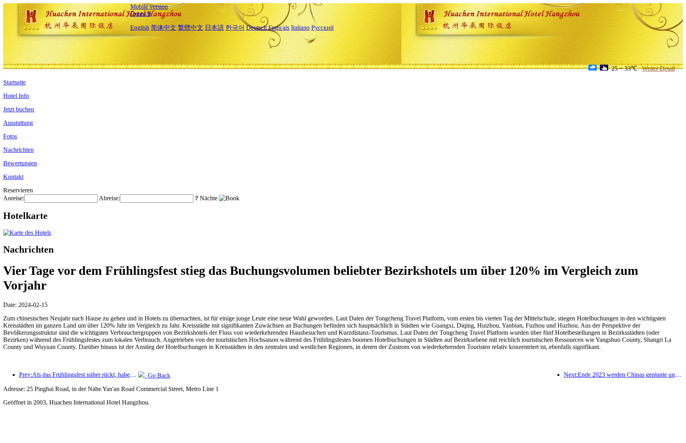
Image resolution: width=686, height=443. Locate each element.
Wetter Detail (658, 68)
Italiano (300, 27)
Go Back (157, 375)
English (139, 27)
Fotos (10, 136)
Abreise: (109, 198)
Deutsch (140, 13)
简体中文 (163, 27)
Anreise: (13, 198)
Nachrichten (18, 149)
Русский (322, 27)
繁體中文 (190, 27)
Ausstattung (18, 122)
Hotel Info (16, 95)
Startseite (14, 82)
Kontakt (13, 176)
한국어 (235, 27)
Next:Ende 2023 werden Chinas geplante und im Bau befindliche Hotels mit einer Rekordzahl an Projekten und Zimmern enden (623, 374)
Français (278, 27)
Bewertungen (20, 163)
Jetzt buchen (18, 109)
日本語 (214, 27)
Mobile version (149, 6)
